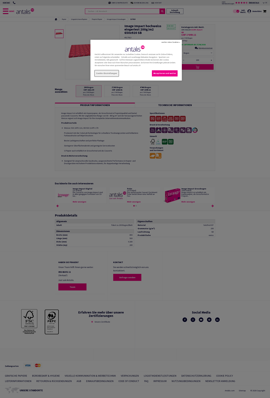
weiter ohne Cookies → (171, 42)
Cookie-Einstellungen (106, 73)
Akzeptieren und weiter (164, 73)
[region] (136, 60)
